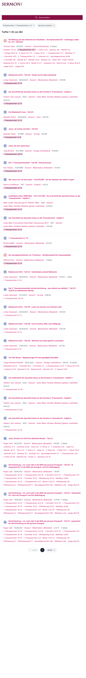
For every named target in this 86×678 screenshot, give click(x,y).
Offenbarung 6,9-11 (25, 485)
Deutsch (28, 46)
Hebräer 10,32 (33, 60)
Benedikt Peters (9, 117)
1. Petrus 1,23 (42, 50)
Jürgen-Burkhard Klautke (13, 363)
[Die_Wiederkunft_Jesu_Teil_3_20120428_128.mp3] (5, 112)
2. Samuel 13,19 (61, 369)
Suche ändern (44, 17)
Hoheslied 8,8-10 (10, 366)
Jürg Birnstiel (8, 151)
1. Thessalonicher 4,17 (71, 475)
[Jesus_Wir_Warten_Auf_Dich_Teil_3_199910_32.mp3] (5, 129)
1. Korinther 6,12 (25, 366)
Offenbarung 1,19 (63, 482)
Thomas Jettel (9, 46)
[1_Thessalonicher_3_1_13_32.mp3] (5, 238)
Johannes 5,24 (49, 63)
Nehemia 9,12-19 (10, 63)
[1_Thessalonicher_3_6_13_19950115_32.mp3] (5, 145)
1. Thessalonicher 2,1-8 (12, 349)
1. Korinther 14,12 (9, 56)
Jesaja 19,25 (8, 66)
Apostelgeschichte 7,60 (43, 485)
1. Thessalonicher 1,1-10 (12, 280)
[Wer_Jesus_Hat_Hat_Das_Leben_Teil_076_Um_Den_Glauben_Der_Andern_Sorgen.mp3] (5, 179)
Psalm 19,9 (56, 60)
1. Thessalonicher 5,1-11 (12, 315)
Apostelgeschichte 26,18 (60, 56)
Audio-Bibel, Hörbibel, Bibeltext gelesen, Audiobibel (57, 97)
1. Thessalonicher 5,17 (54, 53)
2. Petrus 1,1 (45, 447)
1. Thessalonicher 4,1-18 (12, 430)
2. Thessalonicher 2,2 (26, 56)
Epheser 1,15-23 (9, 50)
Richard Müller (9, 243)
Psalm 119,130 (67, 60)
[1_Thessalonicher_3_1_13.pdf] (5, 255)
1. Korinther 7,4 (38, 366)
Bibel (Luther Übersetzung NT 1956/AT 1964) (21, 203)
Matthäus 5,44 (60, 485)
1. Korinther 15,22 (30, 478)
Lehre (38, 117)
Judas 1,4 (69, 447)
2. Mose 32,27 (39, 53)
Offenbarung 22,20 (46, 478)
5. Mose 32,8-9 (74, 63)
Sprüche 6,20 (36, 369)
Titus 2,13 (35, 447)
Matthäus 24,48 (62, 478)
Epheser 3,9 (46, 60)
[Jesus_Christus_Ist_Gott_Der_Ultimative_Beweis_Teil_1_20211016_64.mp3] (5, 438)
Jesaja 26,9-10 (73, 485)
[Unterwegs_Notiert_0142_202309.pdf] (5, 40)
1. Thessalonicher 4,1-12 (12, 332)
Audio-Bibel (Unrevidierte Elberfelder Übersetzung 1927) (26, 223)
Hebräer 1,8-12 (9, 450)
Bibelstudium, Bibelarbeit (48, 80)
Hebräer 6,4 (22, 60)
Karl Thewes (8, 168)
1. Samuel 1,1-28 (9, 369)
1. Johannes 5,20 (57, 447)
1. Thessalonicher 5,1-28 (12, 410)
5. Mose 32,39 (9, 457)
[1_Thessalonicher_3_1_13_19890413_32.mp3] (5, 162)
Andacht (37, 185)
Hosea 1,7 (32, 457)
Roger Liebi (7, 443)
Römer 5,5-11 (36, 63)
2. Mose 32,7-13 (25, 53)
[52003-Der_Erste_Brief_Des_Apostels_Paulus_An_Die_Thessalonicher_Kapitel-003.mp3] (5, 197)
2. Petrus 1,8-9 (24, 63)
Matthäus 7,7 (70, 53)
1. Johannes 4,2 (43, 56)
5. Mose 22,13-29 (72, 366)
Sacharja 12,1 (22, 453)
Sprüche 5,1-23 (23, 369)
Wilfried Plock (8, 260)
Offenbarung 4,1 (9, 485)
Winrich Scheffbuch (11, 185)
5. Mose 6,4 (50, 450)
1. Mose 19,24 (73, 450)
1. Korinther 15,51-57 (53, 475)
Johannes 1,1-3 (9, 447)
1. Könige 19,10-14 (10, 53)
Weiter (50, 550)
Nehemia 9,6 (22, 457)
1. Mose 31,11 (62, 450)
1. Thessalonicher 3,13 (69, 453)
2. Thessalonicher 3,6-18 (13, 298)
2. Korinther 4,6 (9, 60)
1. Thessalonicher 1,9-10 (12, 475)
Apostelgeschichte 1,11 (50, 453)
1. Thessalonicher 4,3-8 (55, 366)
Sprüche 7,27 (48, 369)
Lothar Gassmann (10, 80)
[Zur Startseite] (12, 4)
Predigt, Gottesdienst (41, 151)
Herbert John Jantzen (12, 97)
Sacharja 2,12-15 (43, 457)
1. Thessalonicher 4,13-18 (33, 475)
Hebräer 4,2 (65, 50)
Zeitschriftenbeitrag (41, 46)
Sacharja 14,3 (34, 453)
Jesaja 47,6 (19, 66)
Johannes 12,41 (9, 453)
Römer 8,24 (61, 63)
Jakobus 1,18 (54, 50)
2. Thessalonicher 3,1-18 (12, 389)
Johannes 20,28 (23, 447)
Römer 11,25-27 (48, 482)
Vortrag (36, 134)
